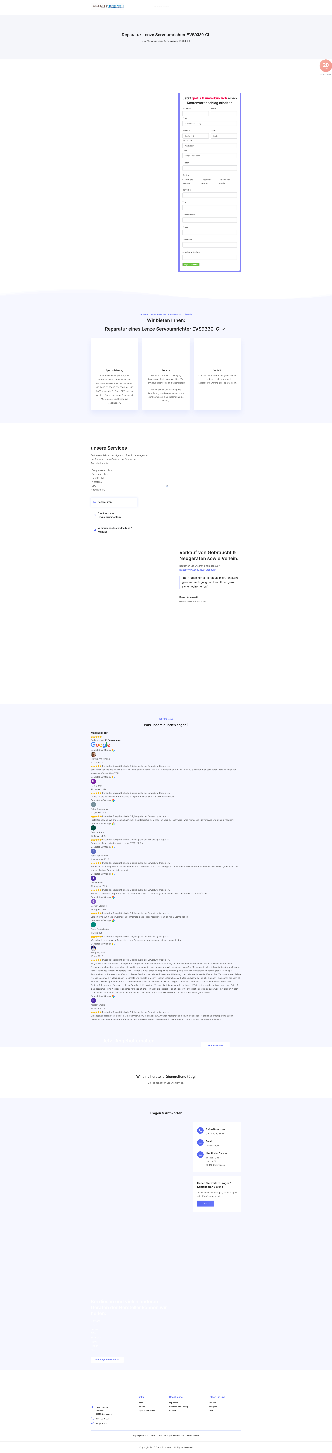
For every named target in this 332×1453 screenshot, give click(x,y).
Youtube (212, 1402)
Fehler (185, 227)
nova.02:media (193, 1435)
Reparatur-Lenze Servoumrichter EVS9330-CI (169, 41)
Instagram (213, 1406)
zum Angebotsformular (107, 1359)
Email (184, 150)
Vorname (186, 108)
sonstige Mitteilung (191, 252)
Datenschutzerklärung (178, 1406)
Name (213, 108)
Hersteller (186, 190)
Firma (184, 118)
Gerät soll (186, 175)
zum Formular (161, 6)
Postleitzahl (187, 140)
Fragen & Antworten (146, 1410)
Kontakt (206, 1203)
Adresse (186, 131)
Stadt (213, 131)
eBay (211, 1410)
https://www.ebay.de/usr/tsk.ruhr (197, 569)
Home (143, 41)
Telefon (185, 163)
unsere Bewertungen (107, 203)
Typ (184, 202)
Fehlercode (187, 239)
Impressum (173, 1402)
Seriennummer (188, 215)
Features (141, 1406)
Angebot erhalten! (191, 264)
